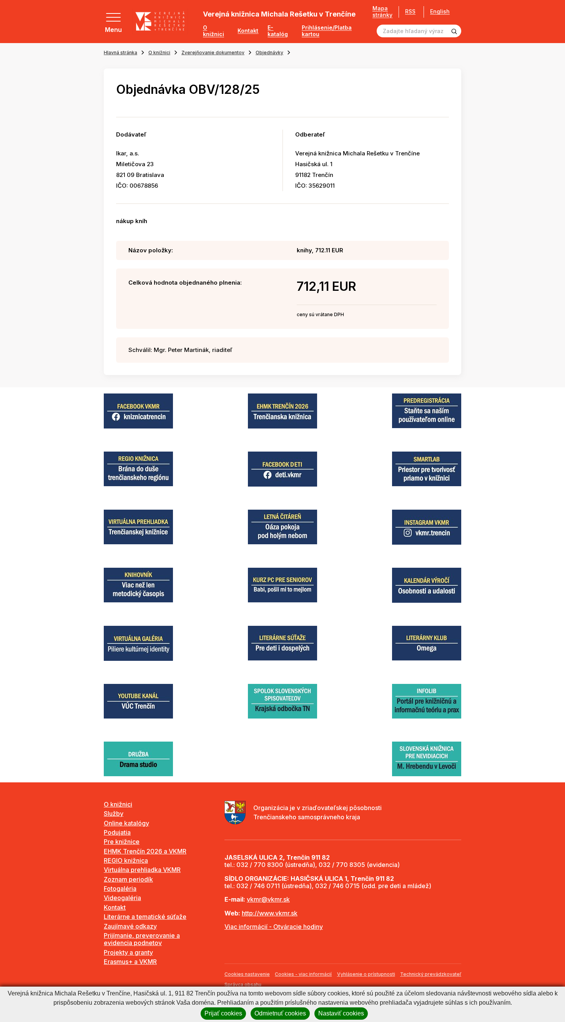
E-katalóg (278, 31)
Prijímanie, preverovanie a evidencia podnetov (142, 939)
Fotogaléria (120, 888)
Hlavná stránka (120, 52)
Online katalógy (126, 823)
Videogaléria (122, 898)
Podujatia (117, 832)
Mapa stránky (382, 11)
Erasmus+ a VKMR (130, 961)
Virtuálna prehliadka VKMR (142, 870)
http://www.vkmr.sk (269, 913)
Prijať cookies (223, 1013)
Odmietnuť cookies (280, 1013)
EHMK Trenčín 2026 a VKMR (145, 851)
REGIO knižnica (126, 860)
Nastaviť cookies (341, 1013)
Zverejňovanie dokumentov (212, 52)
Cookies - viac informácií (303, 974)
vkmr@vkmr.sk (268, 899)
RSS (410, 11)
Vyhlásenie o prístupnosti (366, 974)
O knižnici (213, 31)
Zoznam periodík (128, 879)
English (440, 11)
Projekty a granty (128, 952)
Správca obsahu (242, 984)
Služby (113, 813)
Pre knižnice (122, 841)
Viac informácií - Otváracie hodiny (273, 926)
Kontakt (248, 31)
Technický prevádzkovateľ (430, 974)
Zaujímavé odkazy (130, 926)
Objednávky (269, 52)
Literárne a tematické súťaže (145, 916)
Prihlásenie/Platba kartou (327, 31)
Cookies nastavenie (247, 974)
